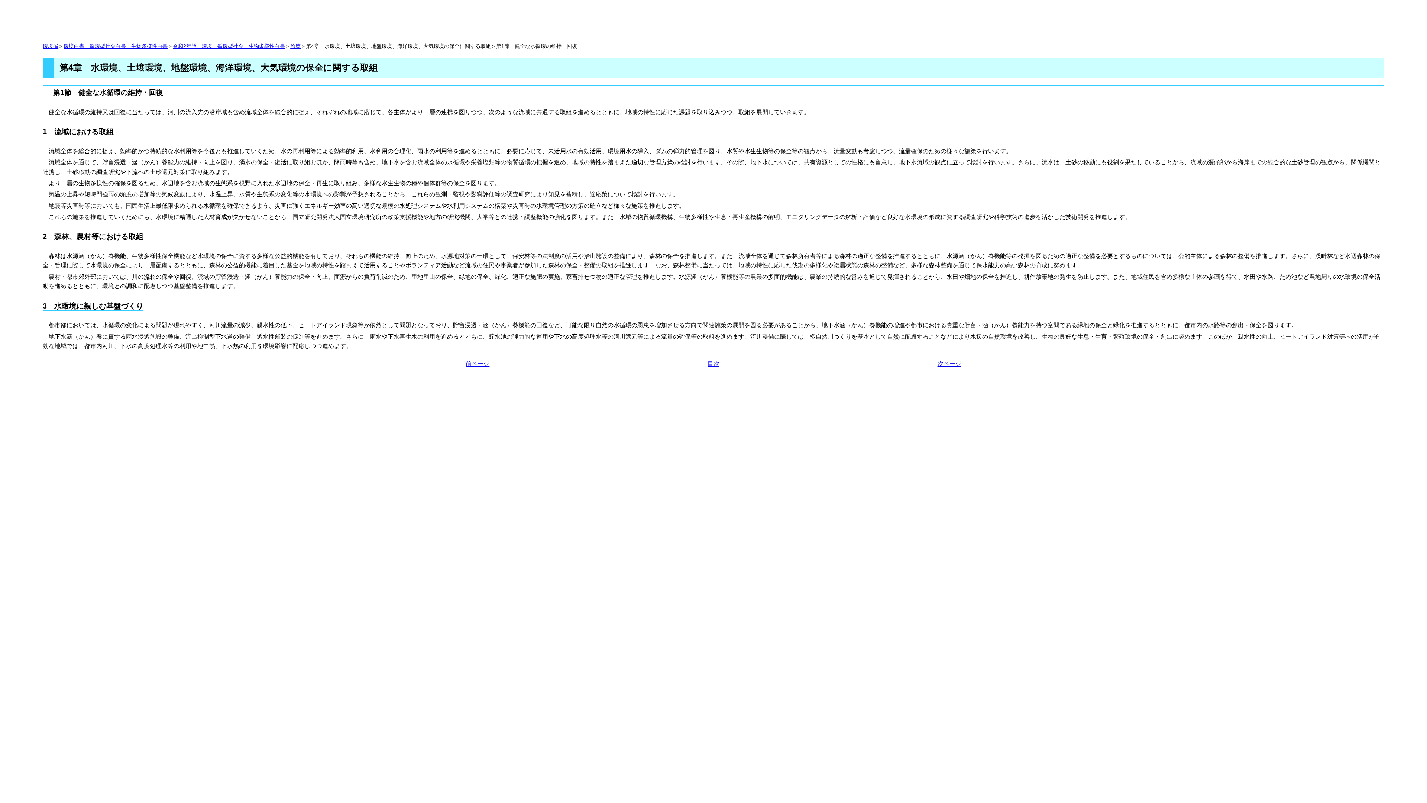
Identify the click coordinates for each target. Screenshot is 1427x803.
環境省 (50, 46)
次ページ (949, 364)
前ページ (477, 364)
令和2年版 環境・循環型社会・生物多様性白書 (229, 46)
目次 (713, 364)
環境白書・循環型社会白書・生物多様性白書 (116, 46)
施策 (295, 46)
